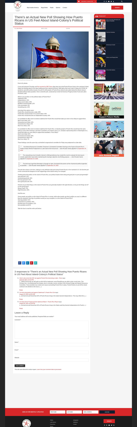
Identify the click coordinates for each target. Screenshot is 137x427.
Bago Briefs (44, 7)
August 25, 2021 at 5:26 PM (27, 303)
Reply (21, 290)
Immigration (75, 420)
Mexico (51, 426)
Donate (117, 7)
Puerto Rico (52, 424)
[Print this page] (35, 264)
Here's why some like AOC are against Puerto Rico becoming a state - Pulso (40, 278)
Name (17, 342)
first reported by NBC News (45, 86)
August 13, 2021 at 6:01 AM (27, 294)
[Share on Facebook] (19, 264)
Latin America (53, 422)
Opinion (58, 7)
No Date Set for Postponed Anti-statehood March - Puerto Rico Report (39, 301)
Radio (51, 7)
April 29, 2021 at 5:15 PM (26, 280)
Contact (65, 7)
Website (17, 357)
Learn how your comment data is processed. (49, 369)
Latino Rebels (19, 28)
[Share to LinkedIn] (27, 264)
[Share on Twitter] (23, 264)
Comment (18, 319)
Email (17, 350)
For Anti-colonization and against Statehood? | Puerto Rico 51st (37, 292)
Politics (51, 420)
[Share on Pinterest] (31, 264)
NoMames (75, 422)
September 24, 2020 (32, 158)
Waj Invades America (33, 7)
